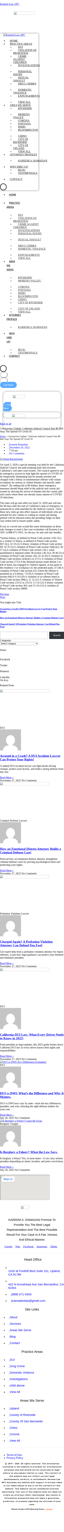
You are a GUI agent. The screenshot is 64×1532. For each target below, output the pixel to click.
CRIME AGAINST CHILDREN (20, 59)
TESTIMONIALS (27, 173)
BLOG (21, 169)
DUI (20, 47)
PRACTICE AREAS (21, 43)
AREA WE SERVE (20, 105)
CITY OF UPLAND (20, 147)
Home (3, 436)
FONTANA (24, 123)
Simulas (49, 1509)
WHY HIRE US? (19, 166)
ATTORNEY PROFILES (23, 154)
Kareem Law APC (9, 4)
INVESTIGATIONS (29, 65)
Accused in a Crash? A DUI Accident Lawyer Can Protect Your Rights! (30, 757)
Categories (5, 640)
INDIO (22, 126)
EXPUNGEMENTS (29, 95)
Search (56, 635)
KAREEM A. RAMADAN (32, 160)
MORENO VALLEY (21, 116)
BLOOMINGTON (28, 129)
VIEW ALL (24, 102)
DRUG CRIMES (27, 83)
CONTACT (16, 179)
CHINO (22, 136)
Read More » (7, 777)
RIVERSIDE (25, 108)
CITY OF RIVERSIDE (20, 141)
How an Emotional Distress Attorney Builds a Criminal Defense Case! (32, 618)
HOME (14, 40)
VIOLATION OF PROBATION (25, 52)
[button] (9, 413)
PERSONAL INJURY (22, 73)
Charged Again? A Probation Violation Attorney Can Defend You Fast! (26, 943)
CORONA (24, 120)
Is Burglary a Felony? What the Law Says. (29, 1152)
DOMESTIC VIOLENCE (22, 91)
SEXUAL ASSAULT (21, 79)
